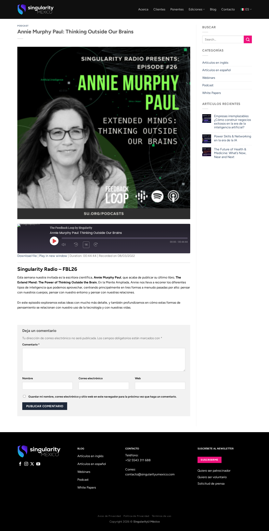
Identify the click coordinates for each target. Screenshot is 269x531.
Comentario (31, 344)
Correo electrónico (91, 378)
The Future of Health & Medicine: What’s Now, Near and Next (230, 153)
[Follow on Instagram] (26, 464)
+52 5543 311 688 (138, 460)
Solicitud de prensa (211, 483)
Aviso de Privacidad (109, 515)
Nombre (27, 378)
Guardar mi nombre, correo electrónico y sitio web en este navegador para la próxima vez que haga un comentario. (102, 396)
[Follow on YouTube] (38, 464)
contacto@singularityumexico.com (150, 474)
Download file (27, 256)
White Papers (211, 93)
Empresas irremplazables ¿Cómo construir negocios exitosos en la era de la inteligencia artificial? (232, 121)
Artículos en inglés (215, 62)
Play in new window (53, 256)
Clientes (159, 9)
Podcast (23, 25)
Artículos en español (216, 70)
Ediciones (195, 9)
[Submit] (248, 39)
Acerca (143, 9)
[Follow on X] (32, 464)
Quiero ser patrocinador (214, 470)
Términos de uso (161, 515)
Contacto (228, 9)
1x (86, 244)
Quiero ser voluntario (212, 477)
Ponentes (177, 9)
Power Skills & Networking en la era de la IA (232, 138)
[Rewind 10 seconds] (76, 244)
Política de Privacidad (136, 515)
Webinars (208, 78)
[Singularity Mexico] (35, 9)
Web (138, 378)
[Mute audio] (65, 244)
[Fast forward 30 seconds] (97, 244)
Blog (213, 9)
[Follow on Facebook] (20, 464)
